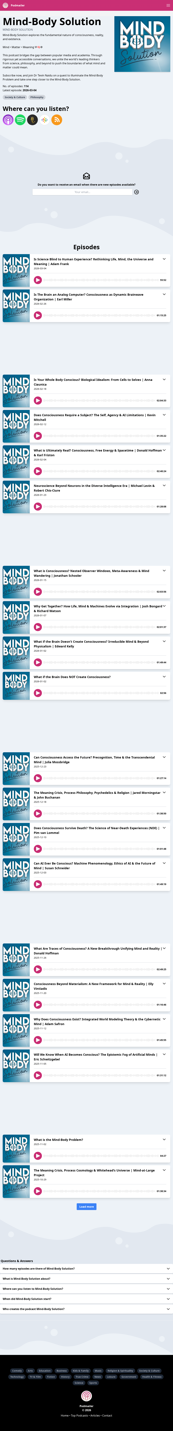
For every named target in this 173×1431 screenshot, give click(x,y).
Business (62, 1370)
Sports (93, 1382)
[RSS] (57, 120)
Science (79, 1382)
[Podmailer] (86, 1396)
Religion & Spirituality (120, 1370)
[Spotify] (20, 120)
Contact (107, 1415)
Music (98, 1370)
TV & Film (35, 1376)
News (97, 1376)
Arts (30, 1370)
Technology (17, 1376)
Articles (95, 1415)
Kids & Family (81, 1370)
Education (45, 1370)
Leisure (111, 1376)
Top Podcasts (79, 1415)
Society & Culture (15, 97)
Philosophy (36, 97)
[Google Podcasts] (45, 120)
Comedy (17, 1370)
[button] (168, 5)
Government (128, 1376)
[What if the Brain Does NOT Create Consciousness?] (16, 686)
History (65, 1376)
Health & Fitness (152, 1376)
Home (65, 1415)
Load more (86, 1207)
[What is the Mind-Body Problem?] (16, 1149)
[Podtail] (32, 120)
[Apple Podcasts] (8, 120)
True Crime (82, 1376)
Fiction (51, 1376)
